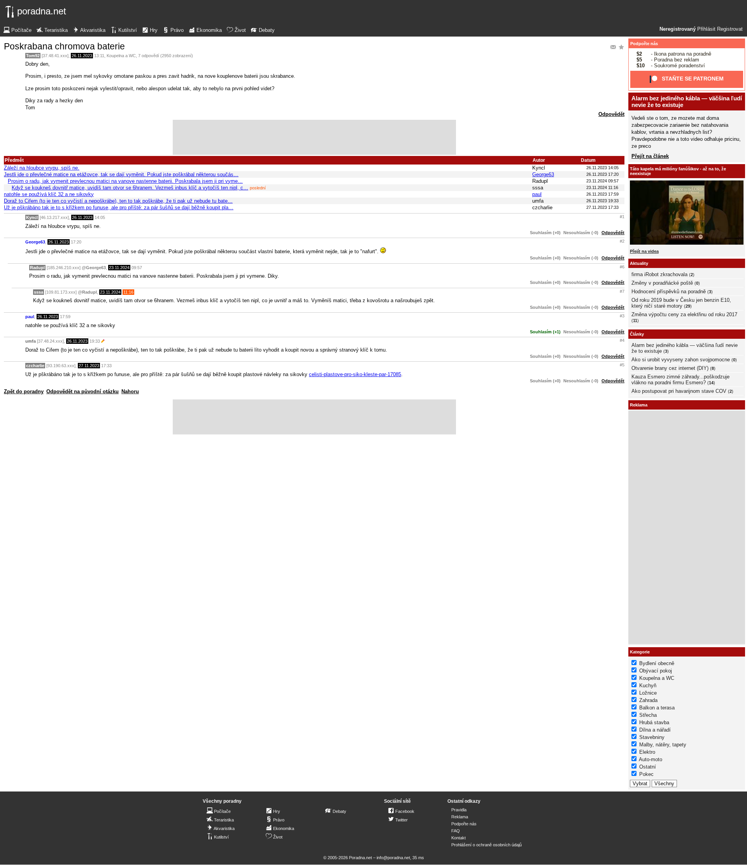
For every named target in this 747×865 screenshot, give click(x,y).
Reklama (459, 816)
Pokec (646, 774)
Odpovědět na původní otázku (82, 391)
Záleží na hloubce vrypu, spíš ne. (41, 168)
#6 (622, 266)
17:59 (65, 316)
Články (637, 334)
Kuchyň (647, 685)
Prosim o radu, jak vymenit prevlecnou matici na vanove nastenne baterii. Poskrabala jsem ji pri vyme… (125, 181)
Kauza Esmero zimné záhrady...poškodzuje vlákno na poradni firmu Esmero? (680, 379)
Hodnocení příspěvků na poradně (668, 291)
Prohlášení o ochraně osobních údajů (486, 844)
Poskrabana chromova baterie (64, 46)
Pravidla (458, 809)
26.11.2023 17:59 (602, 194)
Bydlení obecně (656, 663)
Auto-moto (650, 759)
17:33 (106, 365)
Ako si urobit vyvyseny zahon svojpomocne (680, 359)
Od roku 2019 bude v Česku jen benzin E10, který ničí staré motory (681, 303)
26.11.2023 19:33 (602, 200)
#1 (622, 216)
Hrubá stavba (654, 722)
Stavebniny (652, 737)
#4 (622, 340)
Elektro (647, 752)
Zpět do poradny (24, 391)
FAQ (455, 830)
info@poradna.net (393, 857)
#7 (622, 291)
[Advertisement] (314, 137)
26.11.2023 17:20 (602, 174)
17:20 (76, 242)
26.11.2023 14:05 (602, 167)
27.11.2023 (89, 365)
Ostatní (647, 767)
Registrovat (730, 29)
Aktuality (639, 263)
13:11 (99, 55)
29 (688, 306)
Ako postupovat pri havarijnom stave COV (678, 391)
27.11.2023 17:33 (602, 207)
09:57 (137, 267)
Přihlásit (706, 29)
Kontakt (458, 837)
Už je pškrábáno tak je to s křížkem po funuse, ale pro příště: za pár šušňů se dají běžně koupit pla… (118, 207)
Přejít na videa (644, 251)
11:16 (128, 292)
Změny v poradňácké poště (662, 283)
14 (711, 382)
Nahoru (130, 391)
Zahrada (648, 700)
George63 (543, 174)
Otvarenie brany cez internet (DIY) (669, 368)
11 (635, 320)
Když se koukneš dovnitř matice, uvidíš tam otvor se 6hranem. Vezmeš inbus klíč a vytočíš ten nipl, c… (130, 188)
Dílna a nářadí (655, 730)
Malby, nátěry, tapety (662, 745)
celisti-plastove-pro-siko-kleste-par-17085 (355, 374)
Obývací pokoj (655, 671)
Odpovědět (611, 114)
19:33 (94, 341)
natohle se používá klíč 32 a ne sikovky (49, 194)
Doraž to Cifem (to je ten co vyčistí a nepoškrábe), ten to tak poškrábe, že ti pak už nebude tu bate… (118, 201)
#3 (622, 315)
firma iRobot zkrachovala (659, 274)
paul (537, 194)
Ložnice (648, 693)
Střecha (648, 715)
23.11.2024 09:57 (602, 181)
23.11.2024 (119, 267)
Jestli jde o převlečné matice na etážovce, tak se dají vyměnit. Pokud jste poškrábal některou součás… (121, 174)
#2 (622, 241)
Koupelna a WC (121, 55)
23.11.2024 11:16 (602, 187)
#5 (622, 364)
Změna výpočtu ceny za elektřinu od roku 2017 (684, 314)
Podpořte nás (644, 43)
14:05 (100, 217)
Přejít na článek (650, 156)
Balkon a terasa (657, 708)
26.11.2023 (82, 55)
